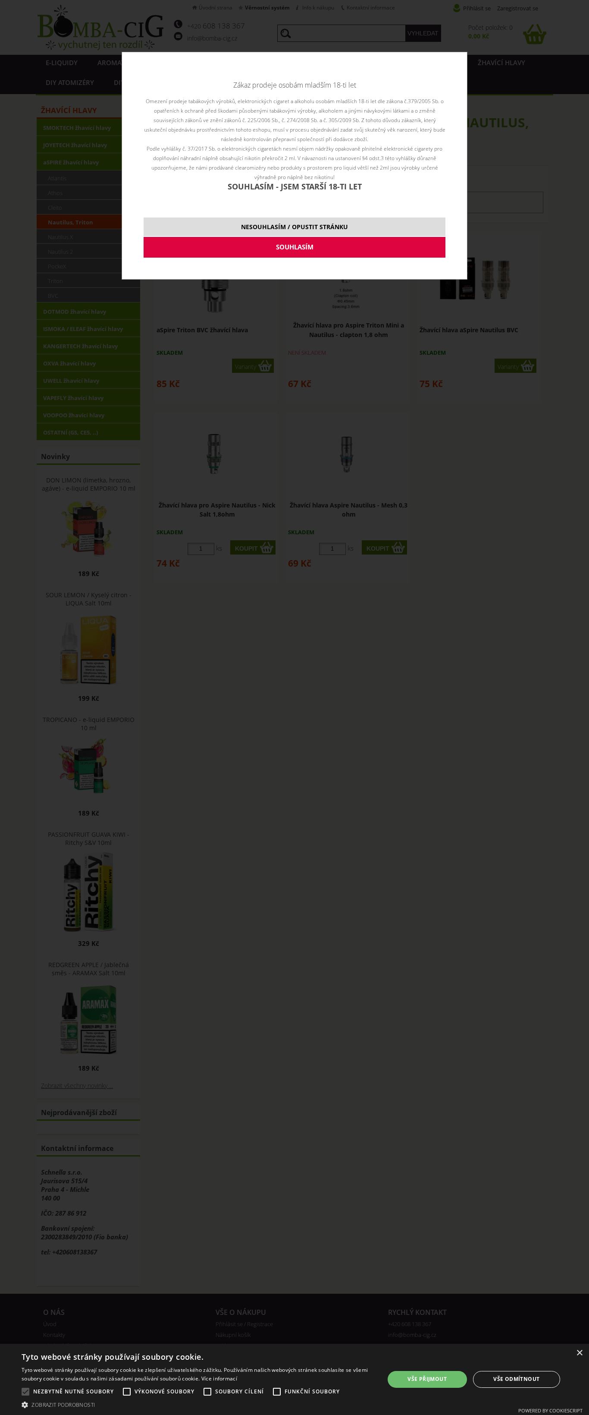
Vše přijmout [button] (427, 1379)
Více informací (219, 1378)
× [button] (579, 1353)
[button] (197, 1404)
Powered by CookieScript (550, 1410)
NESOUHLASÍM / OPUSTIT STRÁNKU (294, 227)
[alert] (294, 1379)
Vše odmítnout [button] (516, 1379)
